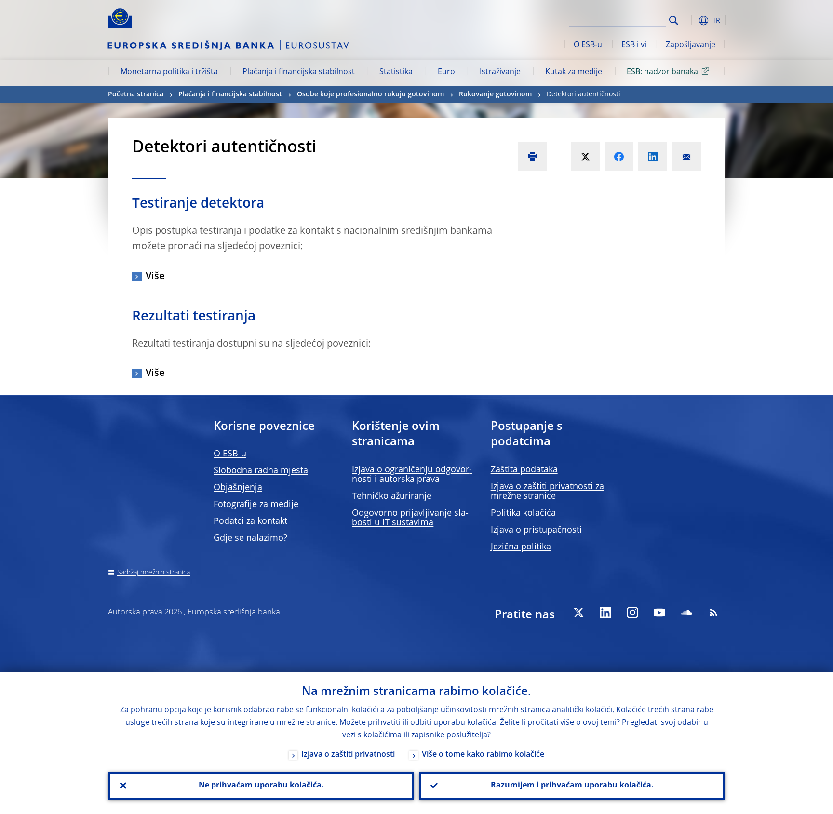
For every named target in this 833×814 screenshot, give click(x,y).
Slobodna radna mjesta (261, 471)
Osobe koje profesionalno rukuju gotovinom (370, 94)
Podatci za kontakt (250, 521)
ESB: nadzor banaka (662, 72)
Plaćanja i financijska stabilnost (298, 72)
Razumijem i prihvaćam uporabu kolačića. (572, 785)
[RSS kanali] (713, 612)
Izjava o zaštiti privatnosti (348, 755)
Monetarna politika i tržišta (169, 72)
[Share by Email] (686, 156)
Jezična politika (521, 547)
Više (155, 276)
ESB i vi (633, 45)
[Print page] (532, 156)
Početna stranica (135, 94)
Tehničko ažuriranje (391, 496)
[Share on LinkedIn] (652, 156)
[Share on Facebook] (619, 156)
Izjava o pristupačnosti (536, 530)
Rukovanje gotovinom (495, 94)
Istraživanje (500, 72)
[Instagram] (632, 612)
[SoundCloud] (686, 612)
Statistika (396, 72)
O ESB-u (588, 45)
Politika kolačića (523, 513)
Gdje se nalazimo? (250, 538)
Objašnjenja (238, 487)
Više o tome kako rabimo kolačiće (483, 755)
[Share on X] (585, 156)
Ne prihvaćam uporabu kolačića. (261, 785)
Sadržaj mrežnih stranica (153, 572)
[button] (691, 20)
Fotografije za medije (256, 504)
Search (674, 20)
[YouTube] (659, 612)
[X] (578, 612)
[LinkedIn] (605, 612)
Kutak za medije (573, 72)
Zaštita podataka (524, 470)
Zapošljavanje (690, 45)
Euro (446, 72)
